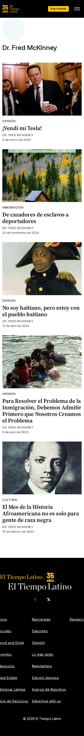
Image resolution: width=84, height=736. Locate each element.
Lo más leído (42, 654)
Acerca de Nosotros (49, 689)
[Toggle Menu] (77, 8)
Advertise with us (46, 701)
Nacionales (41, 619)
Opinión (9, 121)
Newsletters (42, 666)
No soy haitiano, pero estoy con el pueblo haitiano (41, 311)
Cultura (9, 500)
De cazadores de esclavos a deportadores (35, 218)
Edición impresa (45, 678)
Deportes (40, 631)
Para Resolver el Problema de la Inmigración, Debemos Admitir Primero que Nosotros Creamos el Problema (41, 410)
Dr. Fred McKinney (18, 135)
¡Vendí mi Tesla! (22, 128)
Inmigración (13, 207)
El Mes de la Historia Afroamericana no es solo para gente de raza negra (40, 513)
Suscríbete (58, 8)
